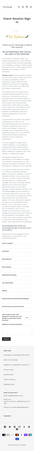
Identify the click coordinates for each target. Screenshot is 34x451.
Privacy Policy (8, 370)
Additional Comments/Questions (12, 324)
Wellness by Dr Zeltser (19, 445)
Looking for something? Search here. (17, 355)
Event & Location (7, 243)
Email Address (7, 259)
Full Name (5, 251)
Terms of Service (9, 379)
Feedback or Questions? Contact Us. (16, 365)
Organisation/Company (9, 275)
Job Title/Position (7, 283)
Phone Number (6, 267)
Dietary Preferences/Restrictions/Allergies (15, 298)
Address (4, 290)
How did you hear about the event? (13, 306)
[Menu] (31, 7)
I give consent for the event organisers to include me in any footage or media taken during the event (12, 317)
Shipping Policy (9, 384)
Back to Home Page (10, 360)
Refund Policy (8, 374)
